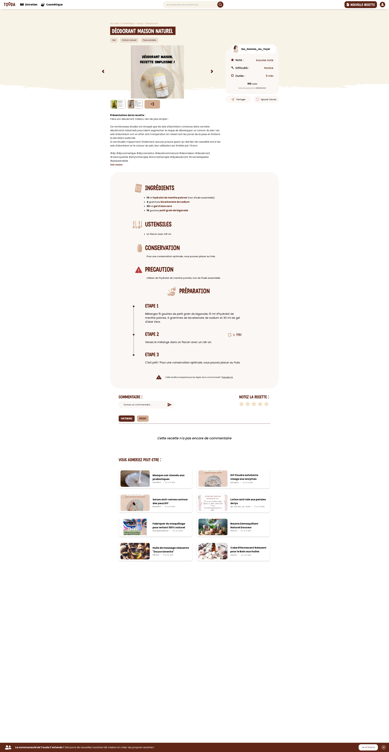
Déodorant (152, 23)
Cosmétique (128, 23)
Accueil (114, 23)
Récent (142, 419)
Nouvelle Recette (363, 4)
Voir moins (116, 164)
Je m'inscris (368, 747)
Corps (140, 23)
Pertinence (126, 419)
